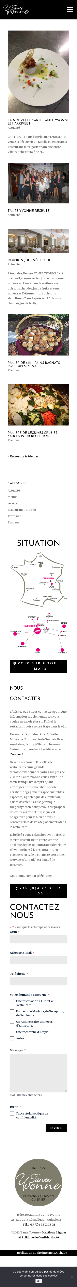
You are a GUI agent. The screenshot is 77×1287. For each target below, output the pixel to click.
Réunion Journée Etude (29, 260)
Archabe (61, 1252)
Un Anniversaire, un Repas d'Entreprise (34, 1023)
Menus (12, 497)
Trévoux (16, 754)
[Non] (72, 1277)
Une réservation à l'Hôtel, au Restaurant (35, 1003)
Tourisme (14, 516)
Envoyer (56, 1128)
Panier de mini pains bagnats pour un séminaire (34, 364)
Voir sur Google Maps (41, 666)
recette (12, 503)
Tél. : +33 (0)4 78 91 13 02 (39, 1224)
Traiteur (13, 370)
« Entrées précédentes (23, 456)
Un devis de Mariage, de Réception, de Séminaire (40, 1013)
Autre (20, 1038)
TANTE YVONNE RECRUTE (29, 211)
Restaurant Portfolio (22, 510)
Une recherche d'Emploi (32, 1032)
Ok (38, 1280)
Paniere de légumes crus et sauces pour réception (32, 434)
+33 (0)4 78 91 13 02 (40, 891)
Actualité (14, 127)
